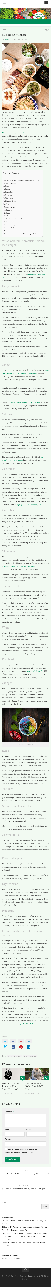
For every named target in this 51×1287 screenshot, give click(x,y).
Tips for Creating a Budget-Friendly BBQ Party (34, 1086)
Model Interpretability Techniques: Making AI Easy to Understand (11, 1086)
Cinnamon (9, 198)
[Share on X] (5, 1044)
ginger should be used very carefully (25, 402)
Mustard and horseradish (15, 219)
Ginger (7, 186)
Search (4, 1202)
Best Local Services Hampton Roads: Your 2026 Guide (24, 1233)
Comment (9, 1111)
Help (25, 1056)
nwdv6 (7, 39)
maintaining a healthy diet (22, 1023)
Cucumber (9, 192)
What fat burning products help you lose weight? (22, 180)
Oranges (9, 210)
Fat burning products (14, 1056)
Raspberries (10, 207)
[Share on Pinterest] (21, 1044)
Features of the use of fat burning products (21, 234)
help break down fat (34, 671)
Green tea (8, 195)
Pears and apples (12, 225)
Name (8, 1129)
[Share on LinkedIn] (29, 1044)
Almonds (9, 216)
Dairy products (10, 183)
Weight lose (32, 1056)
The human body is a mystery (14, 132)
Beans (8, 213)
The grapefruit (10, 201)
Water (7, 204)
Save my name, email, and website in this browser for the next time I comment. (22, 1151)
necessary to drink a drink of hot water (19, 566)
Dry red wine (11, 228)
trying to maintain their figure (29, 504)
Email (29, 1129)
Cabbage (8, 189)
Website (8, 1139)
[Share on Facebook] (13, 1044)
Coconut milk (11, 222)
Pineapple (9, 231)
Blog (4, 29)
